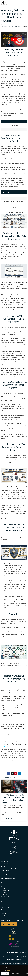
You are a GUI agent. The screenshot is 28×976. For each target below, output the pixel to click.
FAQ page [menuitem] (4, 903)
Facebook (12, 721)
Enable (5, 34)
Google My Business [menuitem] (7, 902)
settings (17, 36)
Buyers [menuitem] (3, 886)
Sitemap (24, 952)
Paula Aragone (6, 24)
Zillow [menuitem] (3, 915)
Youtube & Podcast (16, 26)
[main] (14, 413)
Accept (5, 973)
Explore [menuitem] (3, 892)
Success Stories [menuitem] (6, 896)
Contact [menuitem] (3, 900)
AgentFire (16, 950)
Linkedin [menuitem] (4, 913)
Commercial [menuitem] (5, 890)
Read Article (9, 818)
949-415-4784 (5, 861)
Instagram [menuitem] (4, 911)
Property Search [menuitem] (6, 894)
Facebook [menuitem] (4, 909)
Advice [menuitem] (3, 898)
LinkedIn (21, 721)
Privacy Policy (14, 952)
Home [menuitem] (3, 885)
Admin (20, 952)
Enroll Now (9, 924)
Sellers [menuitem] (3, 888)
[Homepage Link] (4, 2)
